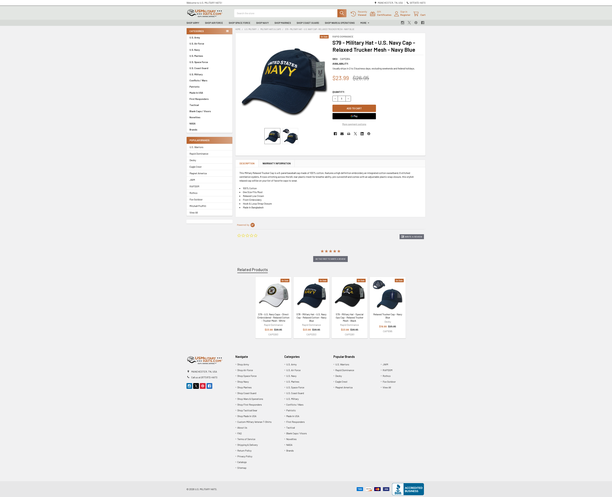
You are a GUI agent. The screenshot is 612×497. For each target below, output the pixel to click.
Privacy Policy (244, 456)
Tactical (194, 105)
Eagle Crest (195, 166)
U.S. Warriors (196, 147)
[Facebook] (423, 23)
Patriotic (194, 86)
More (363, 22)
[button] (412, 236)
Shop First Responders (249, 404)
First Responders (199, 98)
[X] (409, 23)
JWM (192, 179)
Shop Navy (262, 22)
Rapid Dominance (198, 153)
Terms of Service (246, 439)
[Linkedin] (362, 134)
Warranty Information (276, 163)
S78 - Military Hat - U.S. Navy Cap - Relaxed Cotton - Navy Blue (311, 317)
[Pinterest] (416, 23)
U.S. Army (194, 37)
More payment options (354, 124)
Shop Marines (282, 22)
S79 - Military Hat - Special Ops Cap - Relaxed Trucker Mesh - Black (349, 317)
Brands (193, 129)
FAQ (239, 433)
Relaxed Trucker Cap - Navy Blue (387, 316)
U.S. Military (196, 74)
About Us (242, 427)
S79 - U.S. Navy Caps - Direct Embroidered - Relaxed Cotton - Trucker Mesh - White (273, 317)
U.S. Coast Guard (198, 68)
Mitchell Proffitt (197, 205)
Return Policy (244, 450)
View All (193, 212)
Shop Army (192, 22)
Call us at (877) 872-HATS (204, 377)
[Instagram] (402, 23)
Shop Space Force (239, 22)
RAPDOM (194, 186)
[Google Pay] (354, 116)
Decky (192, 160)
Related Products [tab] (252, 269)
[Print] (349, 134)
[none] (283, 80)
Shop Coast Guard (308, 22)
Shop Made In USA (246, 416)
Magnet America (198, 173)
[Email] (342, 134)
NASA (192, 123)
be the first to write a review (330, 259)
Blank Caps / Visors (200, 111)
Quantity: (338, 91)
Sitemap (241, 467)
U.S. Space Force (198, 62)
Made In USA (196, 92)
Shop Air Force (214, 22)
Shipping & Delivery (247, 444)
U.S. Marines (196, 55)
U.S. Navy (194, 49)
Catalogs (242, 461)
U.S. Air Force (196, 43)
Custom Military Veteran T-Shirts (254, 421)
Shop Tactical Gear (247, 410)
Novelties (194, 117)
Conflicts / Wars (198, 80)
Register (405, 14)
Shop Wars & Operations (340, 22)
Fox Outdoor (196, 199)
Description (247, 163)
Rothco (193, 192)
